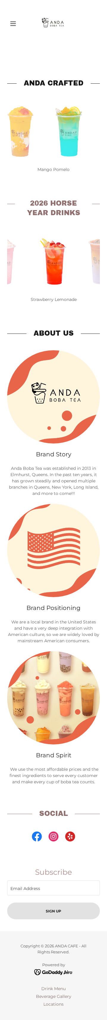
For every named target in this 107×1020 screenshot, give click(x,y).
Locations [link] (53, 1004)
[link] (53, 23)
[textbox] (53, 887)
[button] (14, 24)
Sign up (53, 911)
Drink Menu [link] (53, 988)
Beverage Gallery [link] (53, 996)
